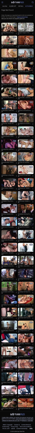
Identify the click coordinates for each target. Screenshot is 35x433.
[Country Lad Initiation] (9, 353)
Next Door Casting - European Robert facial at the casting (24, 84)
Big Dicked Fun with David (24, 175)
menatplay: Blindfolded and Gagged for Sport (24, 278)
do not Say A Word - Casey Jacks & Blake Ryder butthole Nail (24, 58)
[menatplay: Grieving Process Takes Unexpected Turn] (26, 210)
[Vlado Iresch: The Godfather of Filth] (9, 223)
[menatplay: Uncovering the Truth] (26, 391)
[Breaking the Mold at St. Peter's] (9, 314)
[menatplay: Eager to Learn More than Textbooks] (9, 275)
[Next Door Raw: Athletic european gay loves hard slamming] (26, 68)
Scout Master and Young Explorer (7, 291)
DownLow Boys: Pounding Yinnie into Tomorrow (7, 395)
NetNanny (24, 420)
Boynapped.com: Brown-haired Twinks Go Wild (24, 123)
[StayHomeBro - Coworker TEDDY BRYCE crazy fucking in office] (26, 94)
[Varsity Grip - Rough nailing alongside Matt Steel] (9, 119)
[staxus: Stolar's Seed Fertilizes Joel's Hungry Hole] (9, 404)
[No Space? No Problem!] (26, 223)
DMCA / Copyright (7, 425)
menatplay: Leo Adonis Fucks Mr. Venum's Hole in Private (24, 240)
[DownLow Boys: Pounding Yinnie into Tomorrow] (9, 391)
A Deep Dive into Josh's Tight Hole (7, 97)
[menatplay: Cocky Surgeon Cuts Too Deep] (9, 340)
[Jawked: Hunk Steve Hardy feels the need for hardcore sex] (26, 42)
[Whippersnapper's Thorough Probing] (26, 29)
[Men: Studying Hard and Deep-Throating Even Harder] (26, 301)
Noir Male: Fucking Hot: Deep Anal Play (7, 369)
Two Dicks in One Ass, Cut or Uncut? (7, 58)
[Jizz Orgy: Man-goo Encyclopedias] (9, 29)
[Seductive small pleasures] (26, 106)
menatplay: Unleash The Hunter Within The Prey (7, 382)
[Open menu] (2, 2)
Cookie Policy (5, 426)
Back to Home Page (22, 17)
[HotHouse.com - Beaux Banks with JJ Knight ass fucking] (26, 184)
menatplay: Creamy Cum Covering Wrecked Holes (7, 266)
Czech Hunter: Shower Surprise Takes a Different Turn (24, 201)
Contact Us (17, 425)
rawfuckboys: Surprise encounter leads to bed (24, 382)
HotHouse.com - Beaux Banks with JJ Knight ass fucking (24, 188)
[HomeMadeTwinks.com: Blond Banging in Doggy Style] (26, 327)
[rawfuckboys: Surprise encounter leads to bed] (26, 378)
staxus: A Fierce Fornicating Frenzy (24, 149)
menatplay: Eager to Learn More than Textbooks (7, 278)
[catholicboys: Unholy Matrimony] (9, 171)
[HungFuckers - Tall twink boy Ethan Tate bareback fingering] (9, 249)
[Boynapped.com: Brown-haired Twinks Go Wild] (26, 119)
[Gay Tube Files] (17, 2)
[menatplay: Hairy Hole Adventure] (26, 353)
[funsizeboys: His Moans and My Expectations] (9, 81)
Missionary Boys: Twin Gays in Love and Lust (7, 162)
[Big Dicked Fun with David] (26, 171)
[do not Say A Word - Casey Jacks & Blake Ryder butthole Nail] (26, 55)
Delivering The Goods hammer (24, 408)
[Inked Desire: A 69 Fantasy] (26, 366)
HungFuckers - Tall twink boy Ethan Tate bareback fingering (7, 253)
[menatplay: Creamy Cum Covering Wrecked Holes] (9, 262)
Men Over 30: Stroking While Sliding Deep (24, 162)
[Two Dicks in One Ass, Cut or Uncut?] (9, 55)
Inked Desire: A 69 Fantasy (24, 369)
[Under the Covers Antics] (26, 132)
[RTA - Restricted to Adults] (31, 428)
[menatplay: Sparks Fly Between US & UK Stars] (26, 249)
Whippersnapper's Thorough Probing (24, 32)
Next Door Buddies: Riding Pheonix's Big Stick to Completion (7, 214)
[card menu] (16, 33)
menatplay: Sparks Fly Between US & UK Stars (24, 253)
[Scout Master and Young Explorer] (9, 288)
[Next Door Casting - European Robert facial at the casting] (26, 81)
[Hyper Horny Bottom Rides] (9, 42)
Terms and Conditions (25, 426)
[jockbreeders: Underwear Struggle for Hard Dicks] (9, 106)
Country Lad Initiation (6, 356)
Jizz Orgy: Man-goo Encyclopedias (7, 32)
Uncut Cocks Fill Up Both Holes (7, 240)
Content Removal (26, 425)
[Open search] (32, 2)
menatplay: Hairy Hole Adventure (24, 356)
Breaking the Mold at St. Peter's (7, 317)
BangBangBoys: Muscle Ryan (7, 330)
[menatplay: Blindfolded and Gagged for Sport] (26, 275)
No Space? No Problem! (23, 227)
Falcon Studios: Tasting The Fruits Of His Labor (7, 188)
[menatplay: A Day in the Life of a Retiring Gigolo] (9, 197)
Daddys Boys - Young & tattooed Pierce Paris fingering (24, 343)
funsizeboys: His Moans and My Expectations (7, 84)
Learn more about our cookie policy (24, 419)
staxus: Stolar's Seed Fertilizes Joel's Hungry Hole (7, 408)
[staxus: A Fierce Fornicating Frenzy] (26, 145)
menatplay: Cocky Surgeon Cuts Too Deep (7, 343)
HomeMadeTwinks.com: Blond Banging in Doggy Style (24, 330)
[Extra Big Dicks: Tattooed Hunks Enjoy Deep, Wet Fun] (9, 145)
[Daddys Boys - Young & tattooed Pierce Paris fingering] (26, 340)
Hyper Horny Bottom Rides (7, 45)
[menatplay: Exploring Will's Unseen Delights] (26, 314)
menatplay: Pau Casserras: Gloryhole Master (7, 304)
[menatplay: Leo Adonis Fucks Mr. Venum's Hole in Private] (26, 236)
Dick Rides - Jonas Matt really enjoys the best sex (24, 266)
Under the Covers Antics (24, 136)
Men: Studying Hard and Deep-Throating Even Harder (24, 304)
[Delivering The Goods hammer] (26, 404)
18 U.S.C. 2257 (6, 428)
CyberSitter (30, 420)
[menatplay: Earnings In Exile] (26, 288)
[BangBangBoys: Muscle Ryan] (9, 327)
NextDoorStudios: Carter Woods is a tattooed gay (7, 136)
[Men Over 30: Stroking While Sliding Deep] (26, 158)
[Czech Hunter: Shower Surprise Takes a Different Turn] (26, 197)
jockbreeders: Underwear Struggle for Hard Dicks (7, 110)
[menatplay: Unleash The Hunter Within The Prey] (9, 378)
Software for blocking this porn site (11, 420)
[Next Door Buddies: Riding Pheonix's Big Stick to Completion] (9, 210)
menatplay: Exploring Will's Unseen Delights (24, 317)
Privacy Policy (14, 426)
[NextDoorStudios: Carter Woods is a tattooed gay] (9, 132)
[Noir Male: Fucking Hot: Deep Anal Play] (9, 366)
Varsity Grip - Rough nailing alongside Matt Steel (7, 123)
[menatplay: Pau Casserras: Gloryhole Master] (9, 301)
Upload (13, 428)
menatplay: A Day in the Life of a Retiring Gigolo (7, 201)
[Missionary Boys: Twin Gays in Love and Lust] (9, 158)
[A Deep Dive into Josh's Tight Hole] (9, 94)
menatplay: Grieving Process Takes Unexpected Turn (24, 214)
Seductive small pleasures (24, 110)
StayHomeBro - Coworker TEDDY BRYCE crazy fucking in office (24, 97)
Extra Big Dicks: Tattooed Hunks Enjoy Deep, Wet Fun (7, 149)
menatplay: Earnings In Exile (24, 291)
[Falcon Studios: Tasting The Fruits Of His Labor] (9, 184)
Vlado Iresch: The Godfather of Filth (7, 227)
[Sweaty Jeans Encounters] (9, 68)
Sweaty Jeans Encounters (7, 71)
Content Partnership (21, 428)
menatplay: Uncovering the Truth (24, 395)
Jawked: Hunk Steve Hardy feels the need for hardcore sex (24, 45)
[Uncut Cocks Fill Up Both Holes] (9, 236)
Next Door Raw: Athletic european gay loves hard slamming (24, 71)
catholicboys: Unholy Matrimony (7, 175)
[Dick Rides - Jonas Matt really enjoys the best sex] (26, 262)
